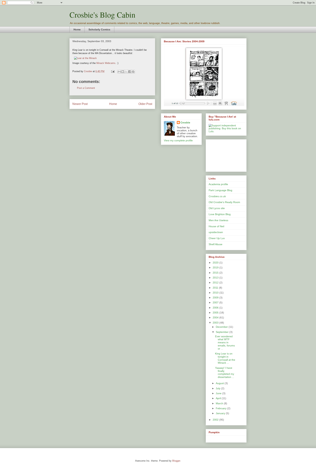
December (222, 326)
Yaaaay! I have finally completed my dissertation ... (224, 372)
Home (77, 29)
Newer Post (80, 103)
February (221, 408)
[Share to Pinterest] (133, 71)
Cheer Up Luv (217, 238)
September (222, 331)
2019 (216, 267)
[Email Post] (112, 71)
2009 (216, 297)
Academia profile (218, 184)
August (220, 383)
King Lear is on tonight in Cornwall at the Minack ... (225, 358)
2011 (216, 287)
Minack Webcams (105, 63)
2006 (216, 307)
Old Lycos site (217, 208)
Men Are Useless (218, 220)
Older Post (145, 103)
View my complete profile (178, 140)
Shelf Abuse (215, 244)
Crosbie (185, 122)
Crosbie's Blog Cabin (102, 15)
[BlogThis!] (123, 71)
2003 (216, 322)
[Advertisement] (225, 154)
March (220, 403)
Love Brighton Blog (220, 214)
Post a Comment (86, 88)
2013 (216, 277)
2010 (216, 292)
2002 (216, 419)
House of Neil (216, 226)
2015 (216, 272)
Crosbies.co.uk (217, 196)
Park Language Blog (220, 190)
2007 (216, 302)
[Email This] (119, 71)
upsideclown (216, 232)
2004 (216, 317)
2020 (216, 262)
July (218, 388)
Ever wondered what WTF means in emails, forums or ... (225, 342)
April (219, 398)
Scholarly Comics (99, 29)
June (219, 393)
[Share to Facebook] (129, 71)
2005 (216, 312)
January (221, 413)
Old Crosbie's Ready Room (224, 202)
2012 (216, 282)
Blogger (176, 460)
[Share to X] (126, 71)
